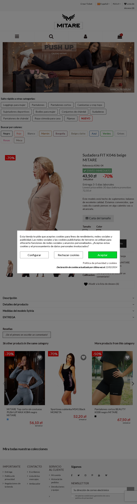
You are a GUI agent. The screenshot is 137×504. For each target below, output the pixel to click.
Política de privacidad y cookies (100, 262)
